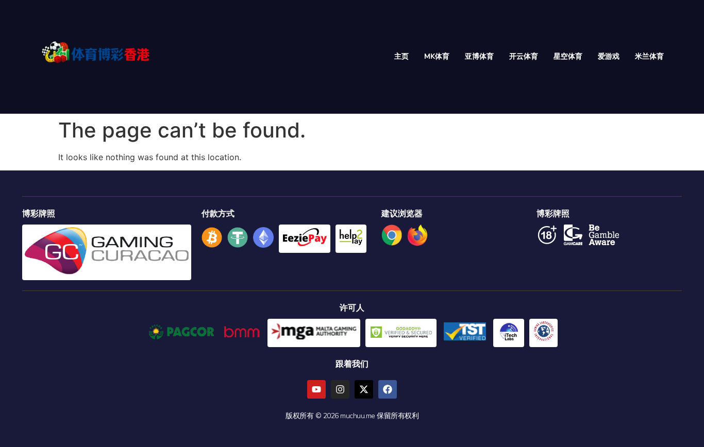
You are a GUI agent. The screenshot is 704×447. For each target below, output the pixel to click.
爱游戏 (608, 56)
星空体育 (568, 56)
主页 (401, 56)
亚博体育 (479, 56)
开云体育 (523, 56)
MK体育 (436, 56)
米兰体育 (649, 56)
